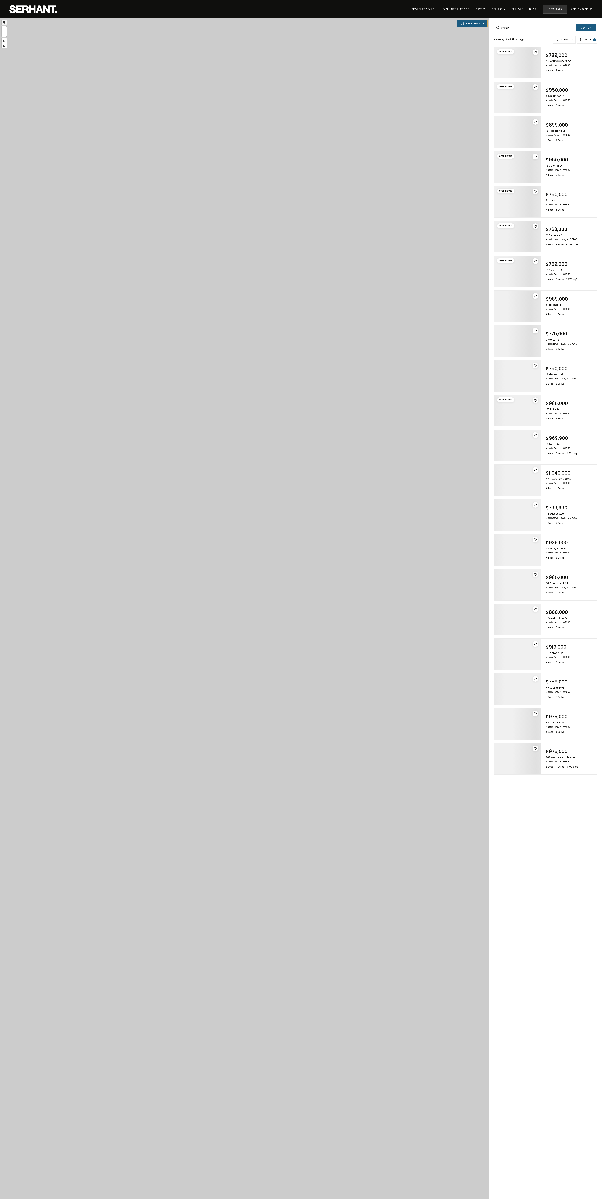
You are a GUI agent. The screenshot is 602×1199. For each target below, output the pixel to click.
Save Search (475, 23)
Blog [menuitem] (532, 9)
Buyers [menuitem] (481, 9)
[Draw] (4, 40)
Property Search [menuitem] (424, 9)
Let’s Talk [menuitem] (554, 9)
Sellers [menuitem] (498, 9)
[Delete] (4, 45)
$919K (250, 614)
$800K (244, 606)
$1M (237, 601)
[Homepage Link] (33, 9)
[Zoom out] (4, 34)
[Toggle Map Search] (4, 22)
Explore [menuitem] (517, 9)
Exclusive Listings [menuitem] (455, 9)
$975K (241, 611)
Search (586, 27)
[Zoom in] (4, 29)
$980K (239, 604)
